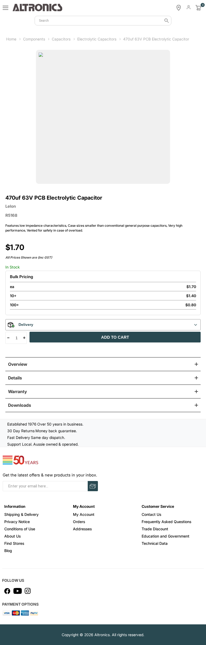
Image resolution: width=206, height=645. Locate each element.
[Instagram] (27, 591)
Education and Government (165, 536)
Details (15, 378)
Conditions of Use (19, 529)
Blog (8, 550)
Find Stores (14, 543)
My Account (83, 514)
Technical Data (155, 543)
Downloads (19, 405)
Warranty (17, 391)
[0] (198, 7)
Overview (17, 364)
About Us (12, 536)
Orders (79, 521)
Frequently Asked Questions (166, 521)
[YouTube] (17, 591)
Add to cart (115, 337)
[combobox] (103, 20)
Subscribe (93, 486)
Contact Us (151, 514)
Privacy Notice (17, 521)
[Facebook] (7, 591)
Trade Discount (155, 529)
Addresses (82, 529)
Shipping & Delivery (21, 514)
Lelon (10, 206)
